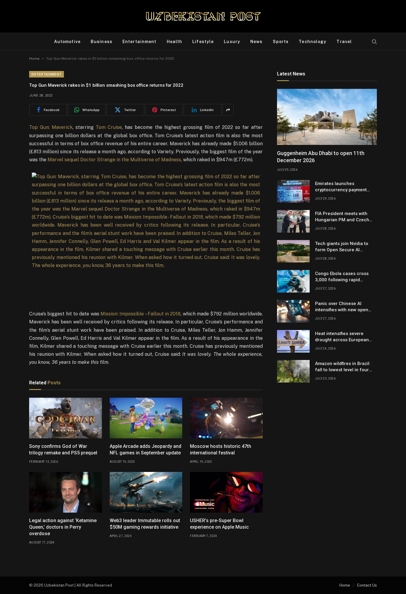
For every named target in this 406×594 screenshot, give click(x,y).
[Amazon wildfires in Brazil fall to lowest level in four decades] (293, 371)
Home (34, 58)
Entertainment (139, 41)
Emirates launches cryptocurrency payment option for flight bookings (342, 187)
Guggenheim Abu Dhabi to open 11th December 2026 (320, 156)
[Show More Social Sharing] (228, 110)
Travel (344, 41)
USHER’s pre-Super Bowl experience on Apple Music (219, 524)
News (256, 41)
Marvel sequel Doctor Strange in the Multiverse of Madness (114, 159)
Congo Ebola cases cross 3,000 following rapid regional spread (342, 277)
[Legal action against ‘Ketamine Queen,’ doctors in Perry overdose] (65, 492)
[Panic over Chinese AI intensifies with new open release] (293, 311)
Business (101, 41)
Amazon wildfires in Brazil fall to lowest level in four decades (342, 367)
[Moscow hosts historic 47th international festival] (226, 418)
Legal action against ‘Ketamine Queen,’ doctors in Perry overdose (63, 527)
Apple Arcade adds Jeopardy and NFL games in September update (145, 449)
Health (174, 41)
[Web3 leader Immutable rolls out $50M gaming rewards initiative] (146, 492)
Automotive (67, 41)
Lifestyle (203, 41)
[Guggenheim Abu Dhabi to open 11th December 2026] (327, 117)
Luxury (232, 41)
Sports (281, 41)
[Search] (374, 41)
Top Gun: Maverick (51, 127)
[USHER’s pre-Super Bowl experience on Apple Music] (226, 492)
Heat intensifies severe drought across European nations (342, 337)
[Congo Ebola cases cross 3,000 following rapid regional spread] (293, 281)
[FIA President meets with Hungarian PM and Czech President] (293, 221)
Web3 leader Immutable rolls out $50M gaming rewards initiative (145, 524)
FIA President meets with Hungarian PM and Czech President (342, 217)
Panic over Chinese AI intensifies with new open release (341, 307)
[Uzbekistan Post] (203, 16)
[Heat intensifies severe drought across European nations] (293, 341)
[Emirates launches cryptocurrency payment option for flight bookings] (293, 191)
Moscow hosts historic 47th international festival (220, 449)
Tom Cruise (109, 127)
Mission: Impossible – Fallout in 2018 (140, 314)
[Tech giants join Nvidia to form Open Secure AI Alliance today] (293, 251)
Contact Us (367, 585)
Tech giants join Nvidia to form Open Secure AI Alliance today (341, 247)
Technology (312, 41)
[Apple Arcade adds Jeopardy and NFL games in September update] (146, 418)
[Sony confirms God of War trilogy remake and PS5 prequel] (65, 418)
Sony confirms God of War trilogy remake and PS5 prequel (63, 449)
